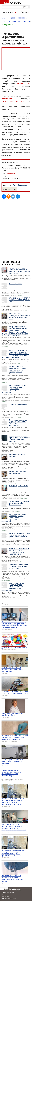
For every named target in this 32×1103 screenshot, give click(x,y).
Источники (21, 18)
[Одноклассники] (8, 196)
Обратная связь (6, 894)
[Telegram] (13, 196)
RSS (15, 898)
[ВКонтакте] (4, 196)
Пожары (26, 21)
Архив (12, 18)
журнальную (7, 98)
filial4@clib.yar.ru (13, 173)
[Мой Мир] (18, 196)
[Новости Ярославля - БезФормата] (10, 2)
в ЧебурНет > (7, 25)
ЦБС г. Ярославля (19, 185)
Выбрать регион (6, 896)
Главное (5, 18)
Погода (4, 21)
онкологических (23, 84)
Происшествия (15, 21)
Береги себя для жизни (14, 101)
